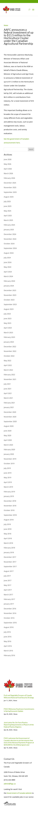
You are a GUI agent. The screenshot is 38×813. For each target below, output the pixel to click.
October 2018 (9, 510)
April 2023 (8, 328)
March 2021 (8, 398)
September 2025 (10, 192)
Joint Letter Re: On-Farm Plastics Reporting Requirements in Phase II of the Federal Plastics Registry (19, 724)
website (28, 793)
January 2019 (9, 496)
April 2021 (8, 393)
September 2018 (10, 515)
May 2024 (7, 267)
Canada (22, 793)
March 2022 (8, 370)
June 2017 (7, 580)
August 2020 (8, 426)
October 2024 (9, 243)
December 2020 (10, 412)
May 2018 (7, 534)
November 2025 (10, 187)
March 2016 (8, 651)
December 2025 (10, 183)
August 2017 (8, 571)
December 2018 (10, 501)
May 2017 (7, 585)
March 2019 (8, 487)
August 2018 (8, 520)
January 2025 (9, 229)
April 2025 (8, 215)
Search (31, 149)
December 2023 (10, 290)
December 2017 (10, 557)
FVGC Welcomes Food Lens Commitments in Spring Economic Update (19, 710)
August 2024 (8, 253)
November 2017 (10, 562)
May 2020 (7, 435)
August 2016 (8, 627)
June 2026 (7, 159)
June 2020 (7, 431)
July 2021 (7, 384)
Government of (13, 793)
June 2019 (7, 473)
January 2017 (9, 604)
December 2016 (10, 608)
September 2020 (10, 421)
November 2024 (10, 239)
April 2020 (8, 440)
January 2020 (9, 454)
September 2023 (10, 304)
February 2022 (9, 374)
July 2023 (7, 314)
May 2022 (7, 360)
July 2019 (7, 468)
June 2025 (7, 206)
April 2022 (8, 365)
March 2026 (8, 173)
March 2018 (8, 543)
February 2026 (9, 178)
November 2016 (10, 613)
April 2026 (8, 169)
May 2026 (7, 164)
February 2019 (9, 492)
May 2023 (7, 323)
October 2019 (9, 463)
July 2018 (7, 524)
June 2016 (7, 637)
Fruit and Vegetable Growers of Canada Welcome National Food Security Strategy (19, 696)
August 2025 (8, 197)
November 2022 (10, 351)
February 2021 (9, 403)
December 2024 (10, 234)
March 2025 (8, 220)
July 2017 (7, 576)
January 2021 (9, 407)
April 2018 (8, 538)
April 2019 (8, 482)
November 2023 (10, 295)
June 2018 (7, 529)
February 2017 (9, 599)
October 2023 (9, 300)
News (6, 25)
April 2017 (8, 590)
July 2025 (7, 201)
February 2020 (9, 449)
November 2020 (10, 417)
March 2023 (8, 332)
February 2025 (9, 225)
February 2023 (9, 337)
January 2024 (9, 286)
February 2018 (9, 548)
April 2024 (8, 272)
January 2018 (9, 552)
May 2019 (7, 477)
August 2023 (8, 309)
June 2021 (7, 389)
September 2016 (10, 622)
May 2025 (7, 211)
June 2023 (7, 318)
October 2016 (9, 618)
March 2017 (8, 594)
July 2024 (7, 257)
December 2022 (10, 346)
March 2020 (8, 445)
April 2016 (8, 646)
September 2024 (10, 248)
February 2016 (9, 655)
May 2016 (7, 641)
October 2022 (9, 356)
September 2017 (10, 566)
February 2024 (9, 281)
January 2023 (9, 342)
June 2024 (7, 262)
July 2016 (7, 632)
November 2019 (10, 459)
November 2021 (10, 379)
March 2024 (8, 276)
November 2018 (10, 506)
